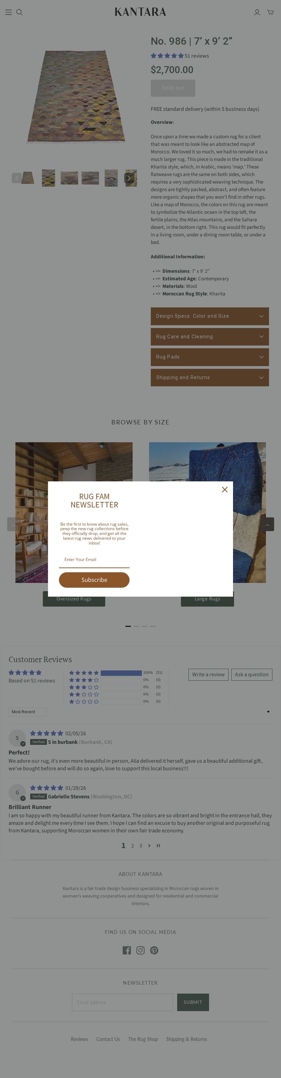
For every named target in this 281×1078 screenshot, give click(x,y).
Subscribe (94, 580)
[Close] (225, 489)
